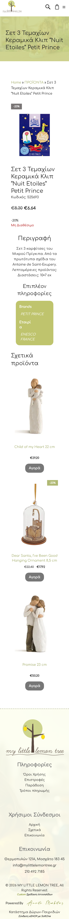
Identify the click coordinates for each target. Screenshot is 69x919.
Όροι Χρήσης (34, 774)
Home (16, 82)
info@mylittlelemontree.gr (34, 865)
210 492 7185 (35, 871)
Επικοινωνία (34, 835)
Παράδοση (34, 785)
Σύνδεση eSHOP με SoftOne (34, 916)
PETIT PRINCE (32, 314)
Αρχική (34, 824)
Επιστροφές (34, 780)
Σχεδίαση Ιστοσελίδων (39, 894)
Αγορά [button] (34, 468)
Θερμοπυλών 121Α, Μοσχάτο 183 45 (34, 859)
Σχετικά (34, 830)
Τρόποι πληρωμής (34, 790)
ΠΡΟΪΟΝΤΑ (34, 82)
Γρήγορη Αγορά (34, 434)
